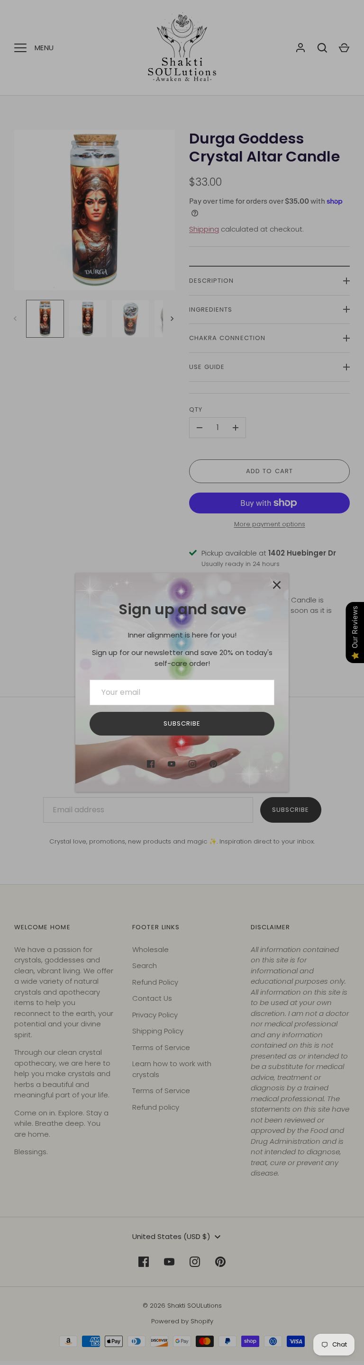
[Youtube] (171, 764)
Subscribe (182, 723)
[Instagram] (192, 764)
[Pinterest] (213, 764)
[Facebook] (150, 764)
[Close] (276, 585)
